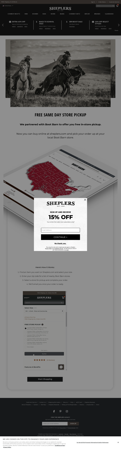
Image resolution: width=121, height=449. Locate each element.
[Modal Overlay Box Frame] (60, 224)
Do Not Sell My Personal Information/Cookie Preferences (92, 442)
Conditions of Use (60, 445)
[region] (60, 442)
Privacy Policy (7, 447)
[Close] (118, 442)
